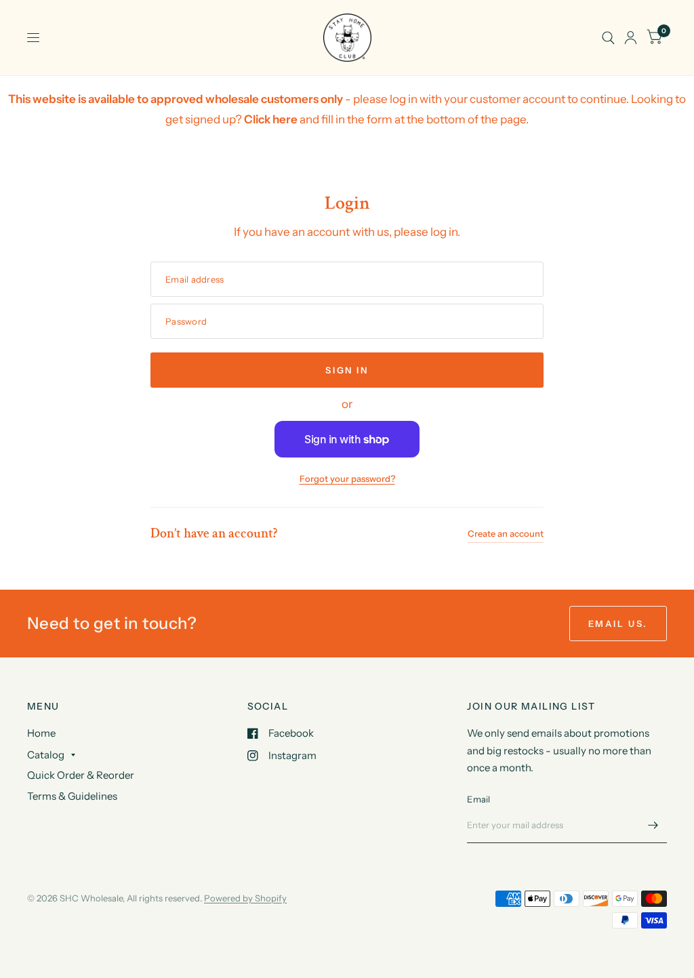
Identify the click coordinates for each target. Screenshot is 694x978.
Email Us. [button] (618, 623)
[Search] (608, 37)
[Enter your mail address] (653, 825)
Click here (271, 119)
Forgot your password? (347, 478)
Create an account (506, 533)
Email (478, 799)
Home (41, 733)
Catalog (45, 754)
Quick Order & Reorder (80, 775)
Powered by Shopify (245, 898)
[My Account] (630, 37)
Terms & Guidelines (72, 796)
